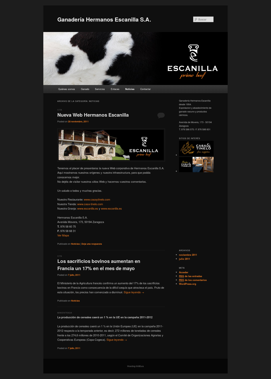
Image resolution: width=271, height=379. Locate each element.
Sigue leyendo (134, 292)
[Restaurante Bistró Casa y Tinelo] (196, 171)
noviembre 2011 (188, 254)
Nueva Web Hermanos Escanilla (93, 114)
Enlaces (115, 89)
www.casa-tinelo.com (90, 204)
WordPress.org (187, 284)
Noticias (129, 89)
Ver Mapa (63, 235)
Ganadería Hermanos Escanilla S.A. (104, 19)
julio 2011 (184, 259)
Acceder (183, 272)
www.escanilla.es (87, 208)
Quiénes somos (66, 89)
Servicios (100, 89)
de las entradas (190, 276)
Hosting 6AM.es (135, 366)
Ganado (85, 89)
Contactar (145, 89)
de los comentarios (193, 280)
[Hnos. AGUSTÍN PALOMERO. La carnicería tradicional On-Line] (196, 155)
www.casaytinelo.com (97, 199)
